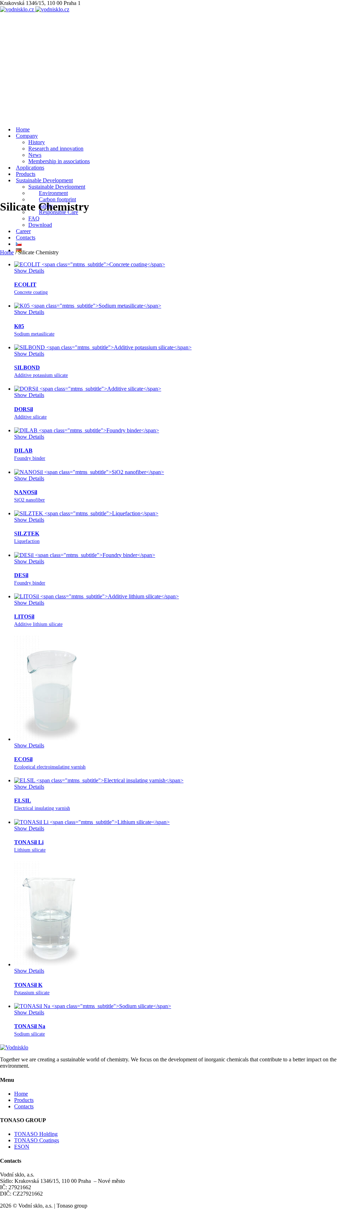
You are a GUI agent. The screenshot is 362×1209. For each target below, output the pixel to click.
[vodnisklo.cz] (34, 9)
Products (24, 1100)
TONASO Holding (36, 1134)
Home (7, 252)
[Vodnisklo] (14, 1047)
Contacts (24, 1106)
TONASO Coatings (36, 1140)
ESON (21, 1147)
